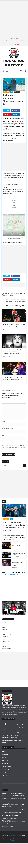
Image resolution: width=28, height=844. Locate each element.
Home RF (4, 622)
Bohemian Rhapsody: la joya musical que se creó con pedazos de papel (15, 300)
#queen (8, 810)
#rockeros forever (10, 815)
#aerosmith (4, 793)
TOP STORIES (16, 91)
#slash (11, 818)
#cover (17, 793)
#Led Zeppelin (13, 801)
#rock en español (12, 812)
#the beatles (14, 821)
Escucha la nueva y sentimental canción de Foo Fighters (13, 378)
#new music (17, 804)
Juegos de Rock (5, 636)
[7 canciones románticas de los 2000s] (6, 555)
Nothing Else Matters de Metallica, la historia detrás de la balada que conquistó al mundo (14, 526)
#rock (22, 809)
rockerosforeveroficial (17, 107)
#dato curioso (22, 793)
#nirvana (4, 806)
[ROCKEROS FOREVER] (3, 71)
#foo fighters (16, 795)
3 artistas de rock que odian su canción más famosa (17, 545)
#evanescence (10, 795)
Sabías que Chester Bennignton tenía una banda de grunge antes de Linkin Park (18, 563)
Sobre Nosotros (5, 646)
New (11, 91)
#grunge (22, 795)
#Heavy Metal (21, 798)
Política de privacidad (6, 648)
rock (22, 824)
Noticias (3, 627)
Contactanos (5, 644)
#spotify (15, 818)
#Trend (10, 824)
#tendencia (6, 820)
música (19, 824)
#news (22, 804)
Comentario (5, 402)
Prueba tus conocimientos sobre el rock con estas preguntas (14, 294)
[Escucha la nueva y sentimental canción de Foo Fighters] (14, 363)
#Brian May (13, 793)
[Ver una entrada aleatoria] (24, 71)
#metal (19, 801)
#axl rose (8, 793)
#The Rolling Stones (21, 821)
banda (14, 824)
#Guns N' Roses (5, 798)
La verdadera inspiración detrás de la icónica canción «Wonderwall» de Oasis (13, 352)
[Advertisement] (14, 10)
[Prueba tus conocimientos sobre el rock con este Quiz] (14, 310)
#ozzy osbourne (17, 806)
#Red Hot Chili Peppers (14, 810)
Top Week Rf (5, 632)
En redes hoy (6, 91)
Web (3, 435)
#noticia (8, 806)
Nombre (4, 421)
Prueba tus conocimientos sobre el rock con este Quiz (14, 325)
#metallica (5, 804)
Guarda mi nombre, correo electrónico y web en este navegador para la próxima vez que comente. (13, 447)
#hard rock (13, 798)
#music (11, 804)
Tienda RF (4, 639)
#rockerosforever (6, 818)
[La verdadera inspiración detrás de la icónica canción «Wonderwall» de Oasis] (14, 335)
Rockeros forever (6, 641)
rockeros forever (7, 827)
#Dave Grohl (4, 795)
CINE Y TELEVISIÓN (6, 634)
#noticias (12, 806)
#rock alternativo (5, 812)
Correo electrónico (7, 428)
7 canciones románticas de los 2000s (18, 554)
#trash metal (4, 824)
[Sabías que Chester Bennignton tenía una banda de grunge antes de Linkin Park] (6, 564)
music (17, 824)
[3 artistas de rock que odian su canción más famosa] (6, 546)
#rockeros (19, 812)
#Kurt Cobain (7, 801)
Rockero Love (5, 629)
